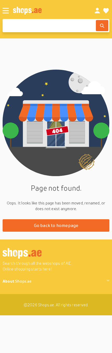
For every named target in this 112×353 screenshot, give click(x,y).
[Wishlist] (106, 10)
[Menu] (6, 11)
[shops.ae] (48, 10)
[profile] (97, 10)
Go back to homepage (56, 225)
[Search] (102, 25)
